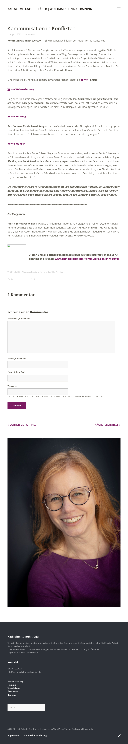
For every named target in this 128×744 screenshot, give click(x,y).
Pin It (32, 279)
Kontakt (12, 695)
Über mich (13, 691)
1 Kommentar (29, 34)
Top (117, 735)
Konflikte (51, 272)
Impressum (13, 735)
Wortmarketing (15, 681)
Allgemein (26, 272)
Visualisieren (14, 688)
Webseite (12, 386)
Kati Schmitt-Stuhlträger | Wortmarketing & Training (50, 9)
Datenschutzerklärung (35, 735)
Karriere (43, 272)
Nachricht (19, 318)
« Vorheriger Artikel (22, 424)
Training (59, 272)
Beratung (35, 272)
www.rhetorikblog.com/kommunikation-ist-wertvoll (87, 258)
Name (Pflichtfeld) (17, 358)
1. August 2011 (14, 34)
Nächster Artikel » (107, 424)
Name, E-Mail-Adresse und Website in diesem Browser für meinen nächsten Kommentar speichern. (57, 396)
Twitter (11, 279)
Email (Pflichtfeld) (16, 372)
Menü (118, 8)
